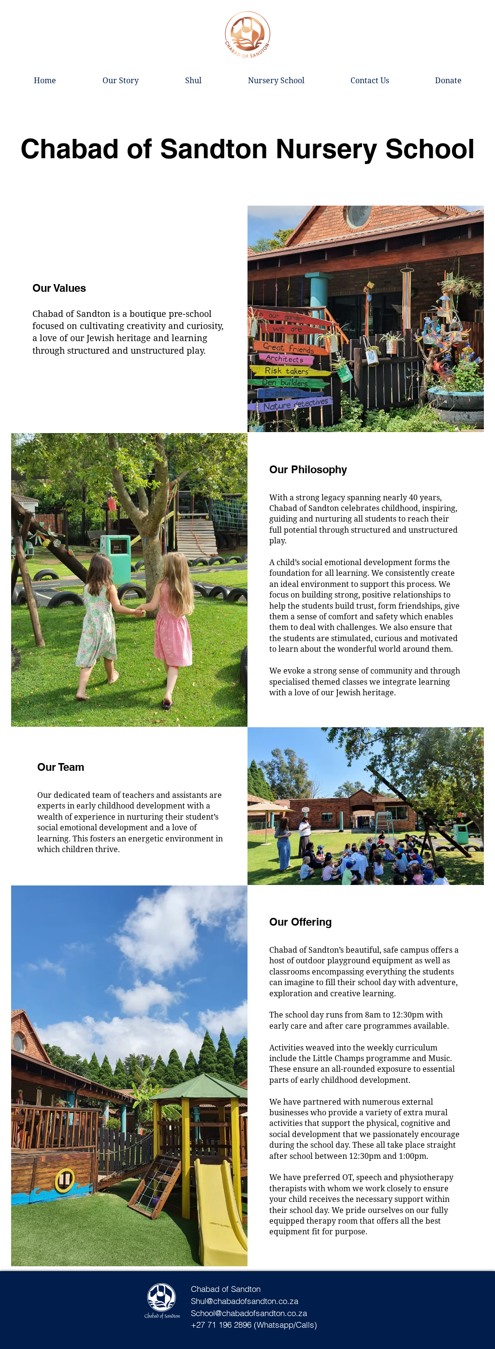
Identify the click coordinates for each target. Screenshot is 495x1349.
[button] (193, 80)
